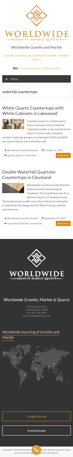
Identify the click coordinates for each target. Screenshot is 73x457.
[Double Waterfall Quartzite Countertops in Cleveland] (13, 184)
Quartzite (12, 223)
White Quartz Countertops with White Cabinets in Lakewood (32, 110)
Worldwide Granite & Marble (22, 150)
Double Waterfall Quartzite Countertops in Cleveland (29, 174)
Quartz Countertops (26, 155)
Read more (63, 155)
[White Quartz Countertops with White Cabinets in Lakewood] (13, 120)
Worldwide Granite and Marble (36, 47)
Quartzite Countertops (30, 223)
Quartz (10, 155)
